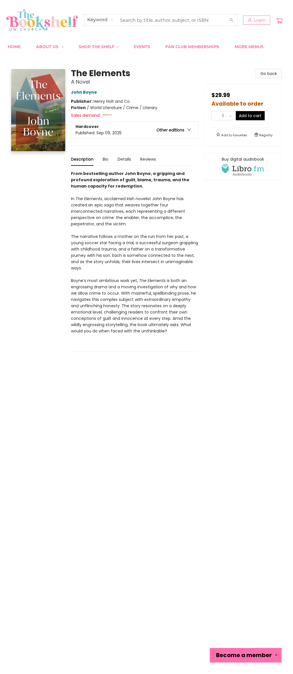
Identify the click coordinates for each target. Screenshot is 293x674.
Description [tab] (82, 159)
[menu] (146, 46)
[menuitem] (14, 46)
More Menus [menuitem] (249, 46)
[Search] (231, 20)
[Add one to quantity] (230, 116)
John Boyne (84, 92)
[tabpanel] (135, 261)
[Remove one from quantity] (215, 116)
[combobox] (100, 19)
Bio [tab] (105, 159)
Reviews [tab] (148, 159)
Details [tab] (124, 159)
